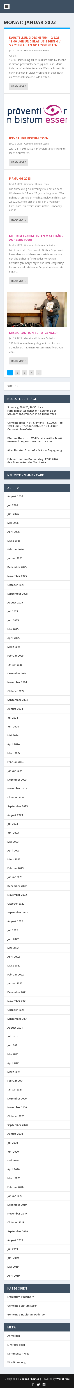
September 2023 (17, 806)
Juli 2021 (12, 1036)
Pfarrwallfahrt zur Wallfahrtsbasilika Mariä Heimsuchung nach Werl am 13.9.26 (35, 439)
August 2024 (15, 709)
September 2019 (17, 1231)
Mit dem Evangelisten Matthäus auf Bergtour (36, 238)
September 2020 (17, 1125)
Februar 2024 (15, 762)
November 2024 (17, 682)
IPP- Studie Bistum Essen (29, 138)
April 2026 (13, 531)
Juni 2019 (13, 1257)
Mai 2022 (12, 948)
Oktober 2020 (15, 1116)
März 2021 (13, 1072)
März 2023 (13, 859)
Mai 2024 (12, 735)
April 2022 (13, 956)
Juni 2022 (13, 939)
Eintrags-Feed (16, 1344)
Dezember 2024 (17, 673)
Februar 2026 (15, 549)
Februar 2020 (15, 1187)
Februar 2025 (15, 655)
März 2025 (13, 646)
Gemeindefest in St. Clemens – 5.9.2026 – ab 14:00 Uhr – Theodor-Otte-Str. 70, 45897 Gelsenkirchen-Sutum (35, 426)
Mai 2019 (12, 1266)
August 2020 (15, 1133)
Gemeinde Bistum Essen (36, 50)
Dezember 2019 (17, 1204)
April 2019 (13, 1275)
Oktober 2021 (15, 1009)
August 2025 (15, 602)
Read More (18, 86)
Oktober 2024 (15, 691)
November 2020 (17, 1107)
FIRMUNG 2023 (20, 179)
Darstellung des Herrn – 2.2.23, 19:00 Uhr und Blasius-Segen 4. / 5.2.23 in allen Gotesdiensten (35, 41)
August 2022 (15, 921)
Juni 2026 (13, 514)
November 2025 (17, 576)
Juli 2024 (12, 717)
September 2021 (17, 1018)
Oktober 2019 (15, 1222)
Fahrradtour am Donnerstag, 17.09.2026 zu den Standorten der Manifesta (34, 460)
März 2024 (13, 753)
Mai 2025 (12, 629)
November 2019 (17, 1213)
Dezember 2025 (17, 567)
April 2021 (13, 1063)
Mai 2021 (12, 1054)
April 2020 (13, 1169)
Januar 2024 (14, 770)
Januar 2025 (14, 664)
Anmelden (13, 1335)
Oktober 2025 (15, 585)
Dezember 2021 (17, 992)
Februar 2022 (15, 974)
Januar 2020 (14, 1196)
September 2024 (17, 700)
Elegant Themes (29, 1378)
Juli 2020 (12, 1142)
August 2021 (15, 1027)
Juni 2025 (13, 620)
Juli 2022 (12, 930)
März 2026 (13, 540)
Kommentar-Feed (18, 1353)
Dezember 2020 (17, 1098)
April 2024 (13, 744)
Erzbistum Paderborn (20, 1297)
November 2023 (17, 788)
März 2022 (13, 965)
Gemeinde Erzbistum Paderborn (40, 245)
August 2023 (15, 815)
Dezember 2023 (17, 779)
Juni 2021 (13, 1045)
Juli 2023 (12, 824)
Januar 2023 (14, 877)
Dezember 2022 (17, 886)
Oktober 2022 (15, 903)
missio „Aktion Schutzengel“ (33, 333)
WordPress (63, 1378)
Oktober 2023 (15, 797)
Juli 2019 (12, 1249)
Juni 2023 (13, 832)
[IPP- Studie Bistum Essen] (37, 115)
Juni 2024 (13, 726)
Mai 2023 (12, 841)
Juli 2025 (12, 611)
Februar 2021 (15, 1080)
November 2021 (17, 1001)
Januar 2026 (14, 558)
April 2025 (13, 638)
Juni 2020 (13, 1151)
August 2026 (15, 496)
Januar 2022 (14, 983)
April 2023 (13, 850)
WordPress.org (16, 1362)
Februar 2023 (15, 868)
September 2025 (17, 593)
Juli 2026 (12, 505)
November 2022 (17, 894)
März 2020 (13, 1178)
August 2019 (15, 1240)
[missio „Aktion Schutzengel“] (37, 309)
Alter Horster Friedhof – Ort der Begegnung (34, 450)
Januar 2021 (14, 1089)
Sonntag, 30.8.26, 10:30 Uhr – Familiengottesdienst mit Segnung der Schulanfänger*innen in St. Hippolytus (31, 410)
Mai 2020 (12, 1160)
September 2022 (17, 912)
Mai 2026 (12, 522)
